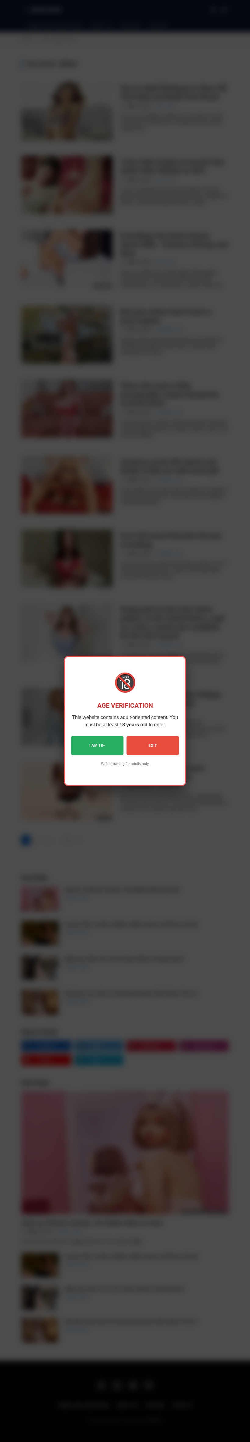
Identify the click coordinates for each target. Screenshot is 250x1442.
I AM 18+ (97, 745)
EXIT (152, 745)
